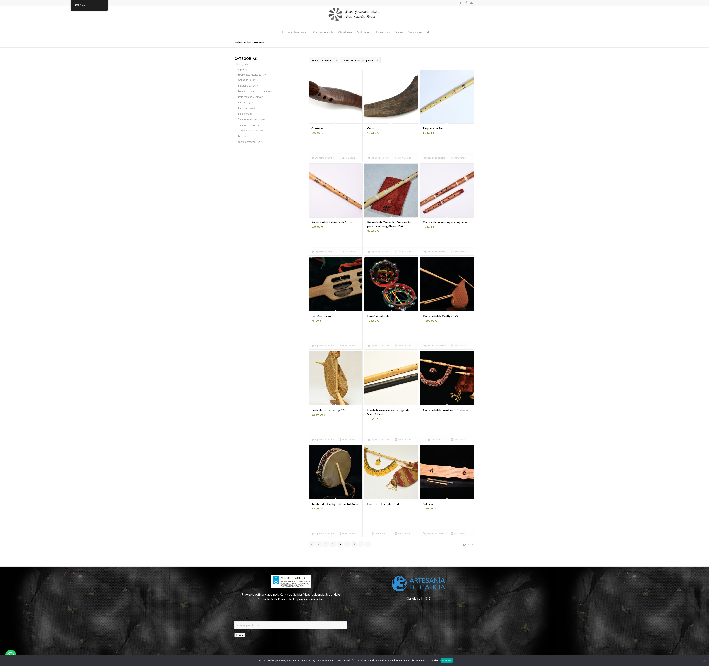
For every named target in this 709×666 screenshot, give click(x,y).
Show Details (348, 157)
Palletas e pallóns (247, 85)
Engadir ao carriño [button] (324, 157)
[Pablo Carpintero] (354, 16)
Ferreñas (242, 136)
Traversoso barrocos (249, 130)
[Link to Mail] (472, 3)
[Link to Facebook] (460, 3)
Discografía (242, 64)
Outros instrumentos (249, 141)
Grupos (240, 69)
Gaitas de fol (244, 80)
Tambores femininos (249, 125)
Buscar (240, 635)
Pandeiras (243, 102)
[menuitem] (295, 32)
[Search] (426, 32)
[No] (704, 660)
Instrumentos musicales (248, 74)
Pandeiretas (244, 108)
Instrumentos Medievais (250, 97)
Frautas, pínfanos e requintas (253, 91)
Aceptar (447, 660)
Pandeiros (243, 113)
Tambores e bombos (249, 119)
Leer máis (435, 439)
